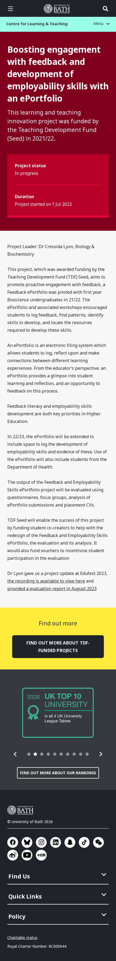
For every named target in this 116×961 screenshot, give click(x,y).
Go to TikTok (84, 842)
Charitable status (22, 937)
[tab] (28, 754)
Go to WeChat (98, 842)
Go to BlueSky (27, 842)
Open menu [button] (10, 8)
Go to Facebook (12, 842)
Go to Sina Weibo (12, 855)
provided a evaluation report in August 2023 (52, 589)
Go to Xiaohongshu (41, 855)
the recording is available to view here (46, 581)
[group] (58, 713)
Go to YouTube (27, 855)
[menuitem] (58, 874)
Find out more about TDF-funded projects (58, 646)
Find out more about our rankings (58, 772)
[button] (15, 754)
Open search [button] (105, 8)
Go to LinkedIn (55, 842)
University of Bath (58, 9)
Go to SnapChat (69, 842)
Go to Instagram (41, 842)
